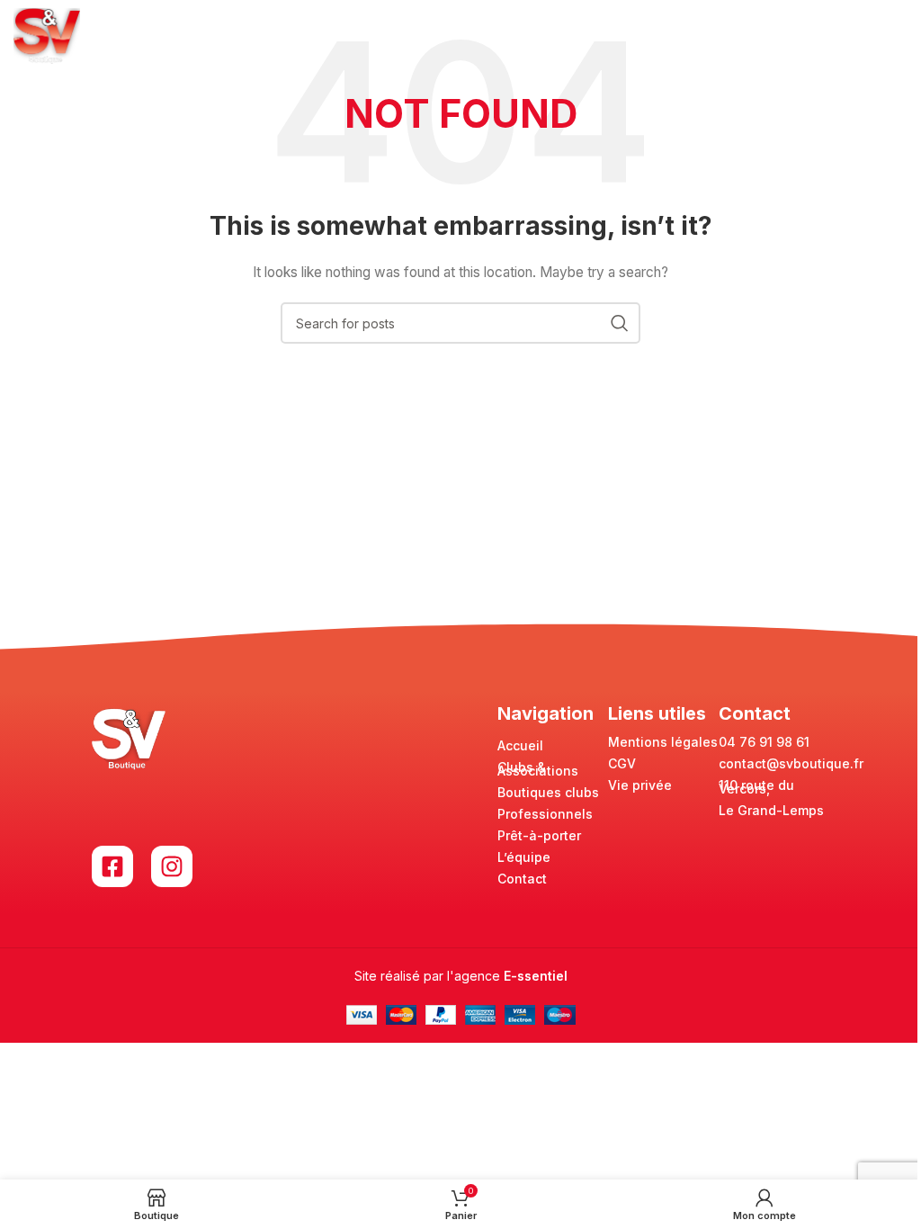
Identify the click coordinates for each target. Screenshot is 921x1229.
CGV (622, 763)
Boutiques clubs (548, 792)
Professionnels (545, 813)
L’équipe (523, 857)
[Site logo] (46, 34)
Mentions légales (663, 741)
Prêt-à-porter (539, 835)
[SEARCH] (619, 323)
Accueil (520, 745)
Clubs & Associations (537, 768)
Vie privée (640, 785)
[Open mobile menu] (899, 36)
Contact (522, 878)
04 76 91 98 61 (764, 741)
